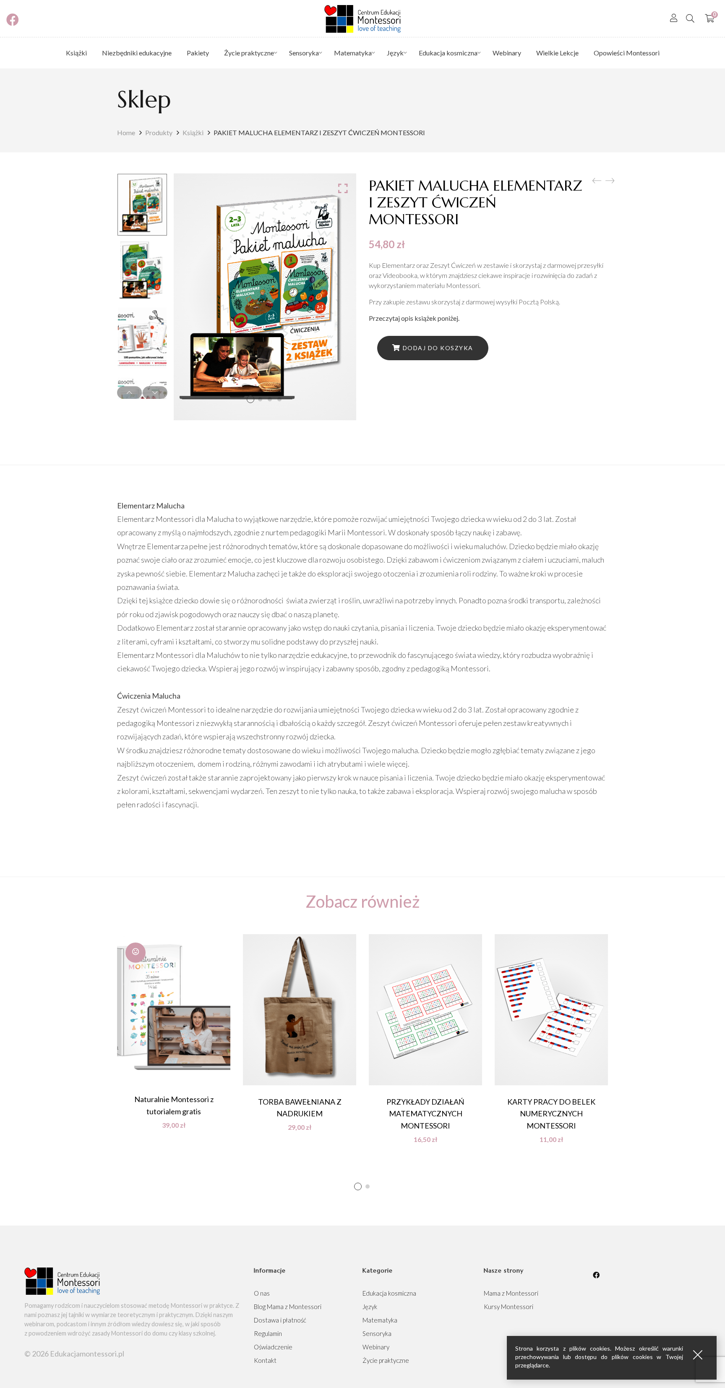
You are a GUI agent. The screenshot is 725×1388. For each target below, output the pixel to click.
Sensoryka (376, 1333)
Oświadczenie (273, 1347)
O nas (262, 1293)
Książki (193, 132)
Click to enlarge (343, 188)
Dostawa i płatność (280, 1320)
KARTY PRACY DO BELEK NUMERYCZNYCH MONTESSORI (551, 1114)
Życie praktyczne (385, 1360)
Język (369, 1306)
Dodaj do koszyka (438, 347)
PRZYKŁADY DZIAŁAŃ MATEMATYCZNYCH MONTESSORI (425, 1114)
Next (155, 392)
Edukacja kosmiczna (389, 1293)
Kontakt (265, 1360)
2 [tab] (367, 1186)
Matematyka (379, 1320)
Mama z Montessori (511, 1293)
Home (126, 132)
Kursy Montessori (508, 1306)
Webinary (375, 1347)
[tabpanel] (174, 1031)
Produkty (158, 132)
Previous (129, 392)
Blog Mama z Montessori (287, 1306)
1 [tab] (358, 1186)
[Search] (690, 18)
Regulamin (268, 1333)
